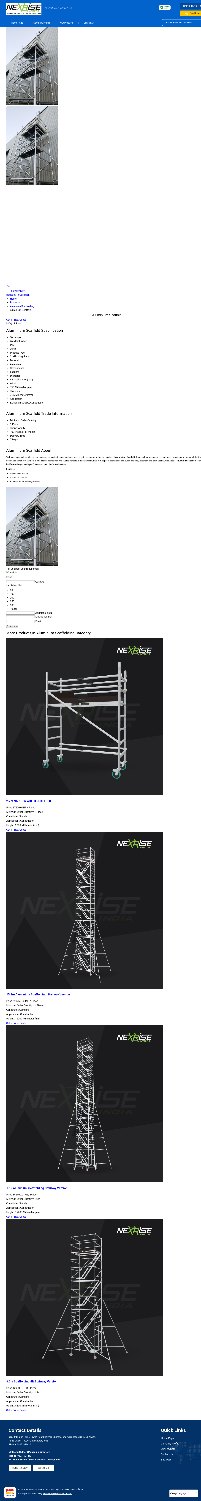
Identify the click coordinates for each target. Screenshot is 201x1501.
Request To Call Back (18, 294)
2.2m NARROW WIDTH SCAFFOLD (28, 801)
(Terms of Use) (77, 1489)
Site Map (166, 1459)
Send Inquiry (17, 290)
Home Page (17, 23)
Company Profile (41, 23)
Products (15, 302)
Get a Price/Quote (16, 319)
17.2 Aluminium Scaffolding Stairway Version (37, 1188)
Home (13, 298)
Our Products (66, 23)
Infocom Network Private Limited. (57, 1494)
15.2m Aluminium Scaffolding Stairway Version (38, 994)
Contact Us (89, 23)
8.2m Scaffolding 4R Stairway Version (31, 1381)
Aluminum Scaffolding (22, 306)
